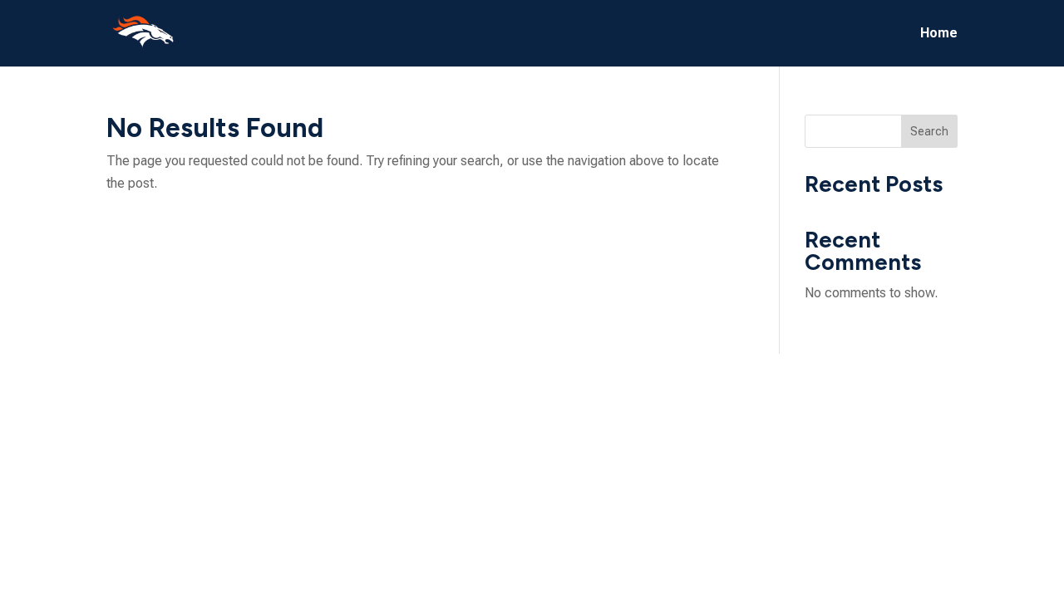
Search (929, 131)
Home (939, 34)
